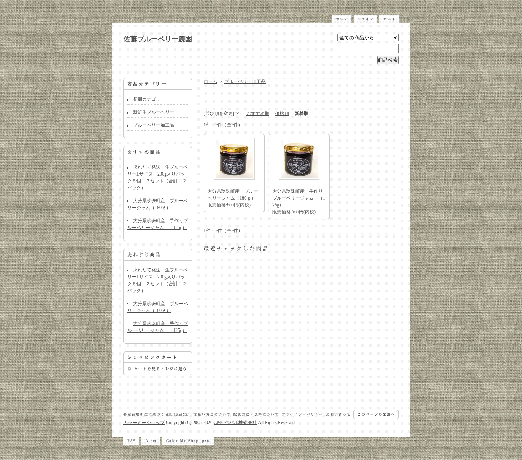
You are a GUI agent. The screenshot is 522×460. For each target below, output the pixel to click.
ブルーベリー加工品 (153, 125)
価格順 (282, 113)
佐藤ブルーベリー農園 (157, 39)
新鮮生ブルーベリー (153, 112)
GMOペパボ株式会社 (235, 422)
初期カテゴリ (146, 99)
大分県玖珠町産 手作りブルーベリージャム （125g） (298, 198)
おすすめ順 (257, 113)
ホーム (210, 81)
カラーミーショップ (144, 422)
